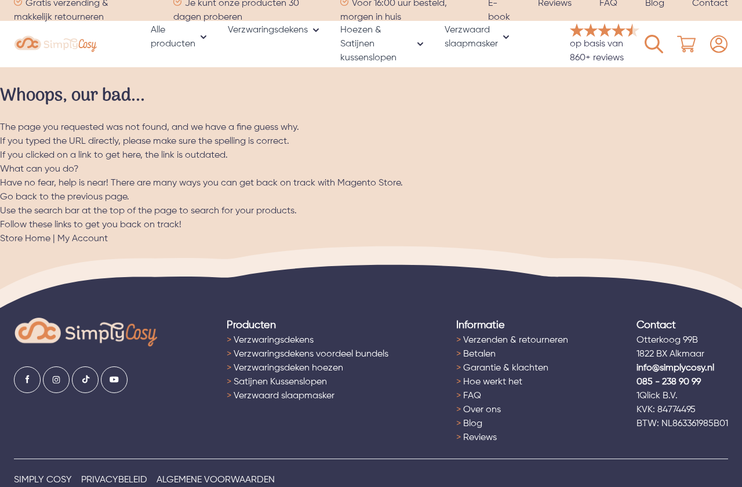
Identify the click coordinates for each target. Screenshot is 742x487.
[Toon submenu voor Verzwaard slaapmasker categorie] (506, 37)
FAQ (468, 396)
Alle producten (173, 37)
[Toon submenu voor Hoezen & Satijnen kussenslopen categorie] (420, 44)
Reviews (476, 437)
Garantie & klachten (502, 368)
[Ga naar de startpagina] (86, 332)
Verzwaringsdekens (268, 30)
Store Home (25, 239)
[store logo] (55, 44)
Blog (469, 423)
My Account (82, 239)
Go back (18, 197)
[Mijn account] (654, 44)
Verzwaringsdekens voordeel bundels (307, 354)
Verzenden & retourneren (512, 340)
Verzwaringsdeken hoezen (285, 368)
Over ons (478, 410)
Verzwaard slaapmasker (471, 37)
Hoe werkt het (489, 382)
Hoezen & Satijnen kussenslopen (368, 44)
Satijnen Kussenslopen (277, 382)
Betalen (476, 354)
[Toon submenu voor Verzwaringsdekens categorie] (316, 30)
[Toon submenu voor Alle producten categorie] (203, 37)
